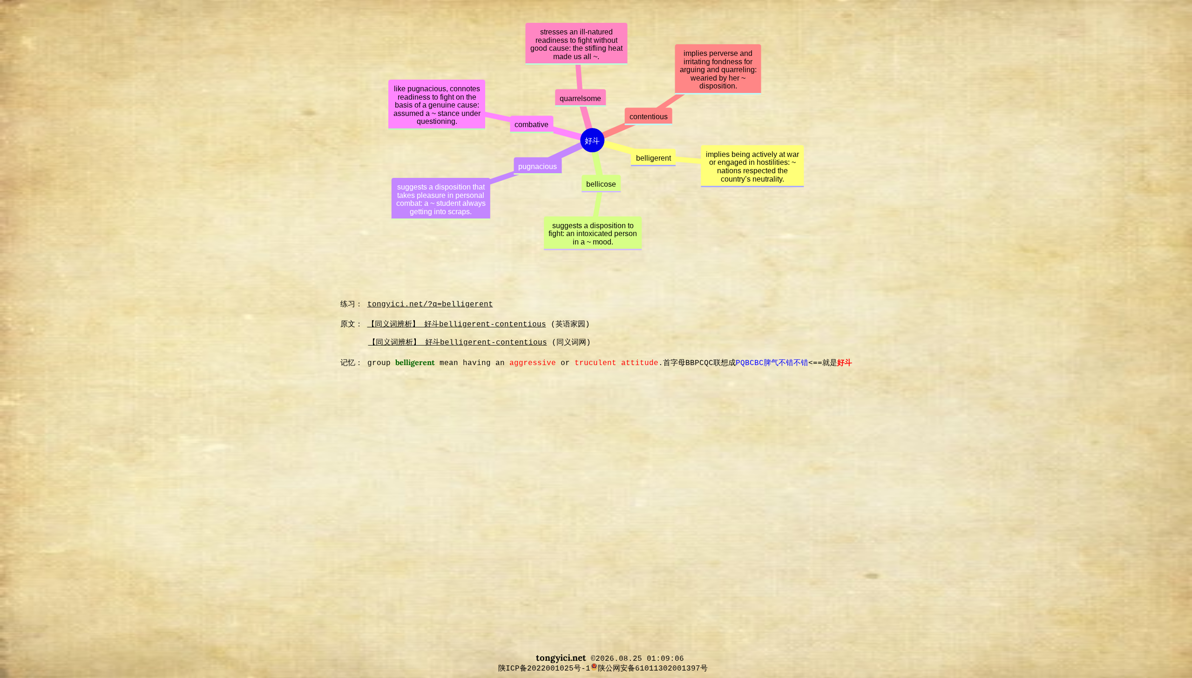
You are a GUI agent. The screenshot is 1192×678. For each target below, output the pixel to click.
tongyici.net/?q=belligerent (430, 304)
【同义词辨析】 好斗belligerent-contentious (456, 324)
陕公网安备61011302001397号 (653, 668)
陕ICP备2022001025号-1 (537, 668)
